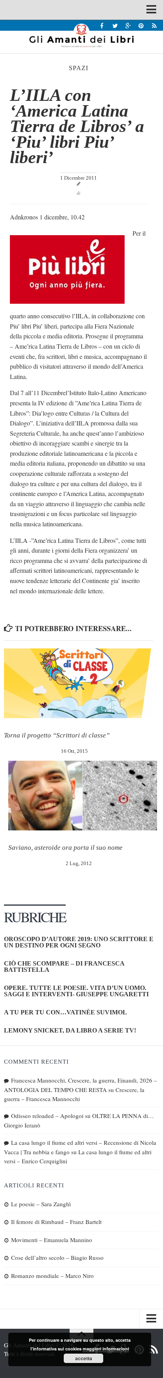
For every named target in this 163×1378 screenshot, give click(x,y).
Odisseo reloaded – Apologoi (47, 1116)
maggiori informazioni (106, 1349)
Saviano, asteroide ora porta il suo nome (65, 847)
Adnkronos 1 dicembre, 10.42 (47, 217)
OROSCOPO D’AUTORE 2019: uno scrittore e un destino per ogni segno (79, 942)
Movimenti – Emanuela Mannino (51, 1240)
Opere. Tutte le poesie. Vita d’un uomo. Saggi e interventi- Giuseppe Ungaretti (76, 990)
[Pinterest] (141, 25)
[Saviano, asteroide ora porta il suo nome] (82, 795)
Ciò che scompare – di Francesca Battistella (64, 966)
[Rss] (154, 25)
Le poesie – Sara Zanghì (41, 1204)
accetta (83, 1358)
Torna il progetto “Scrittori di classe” (57, 735)
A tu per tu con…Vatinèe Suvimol (65, 1012)
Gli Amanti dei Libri (81, 35)
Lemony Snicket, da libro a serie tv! (70, 1030)
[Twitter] (115, 25)
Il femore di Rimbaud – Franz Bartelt (56, 1222)
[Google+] (128, 25)
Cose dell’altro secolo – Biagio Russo (57, 1257)
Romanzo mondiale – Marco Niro (52, 1276)
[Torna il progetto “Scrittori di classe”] (78, 683)
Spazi (78, 68)
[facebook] (102, 25)
